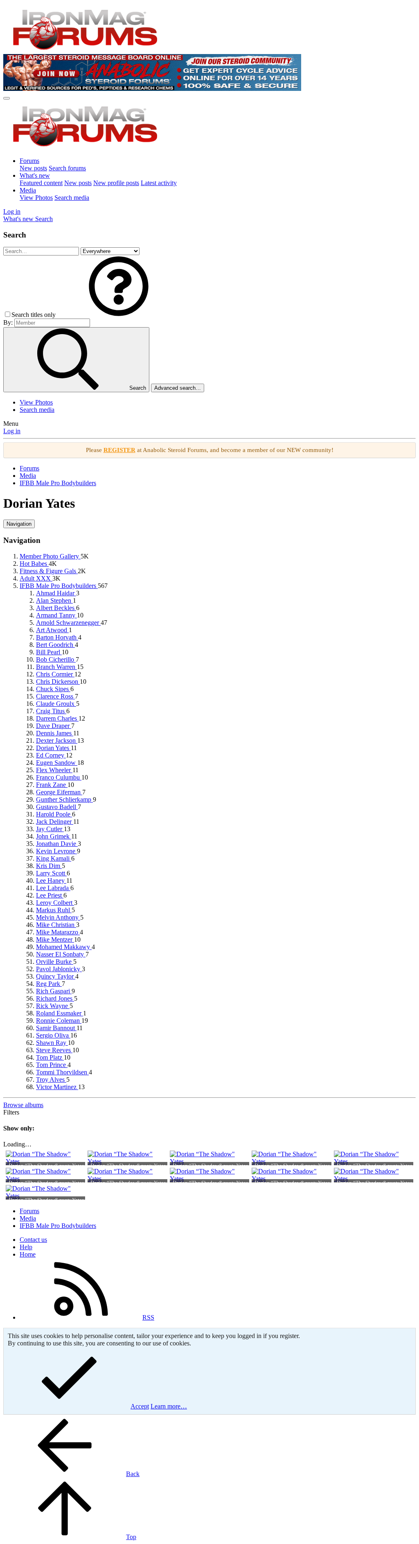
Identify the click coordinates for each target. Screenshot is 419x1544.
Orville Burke (54, 961)
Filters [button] (11, 1112)
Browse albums (23, 1104)
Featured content (41, 182)
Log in (11, 430)
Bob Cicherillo (56, 659)
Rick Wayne (53, 1005)
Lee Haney (51, 880)
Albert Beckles (56, 607)
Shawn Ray (52, 1042)
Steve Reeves (54, 1050)
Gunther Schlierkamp (64, 799)
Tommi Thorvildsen (62, 1072)
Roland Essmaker (59, 1013)
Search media (71, 197)
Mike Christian (56, 924)
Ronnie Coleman (58, 1020)
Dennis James (54, 733)
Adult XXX (36, 578)
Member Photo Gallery (50, 556)
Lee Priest (49, 895)
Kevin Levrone (56, 851)
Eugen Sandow (56, 762)
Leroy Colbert (55, 902)
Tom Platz (50, 1057)
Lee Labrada (53, 887)
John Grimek (53, 836)
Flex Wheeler (54, 769)
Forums (29, 160)
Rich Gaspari (54, 991)
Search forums (67, 168)
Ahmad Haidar (56, 593)
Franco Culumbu (58, 777)
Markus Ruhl (54, 910)
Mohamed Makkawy (64, 946)
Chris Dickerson (58, 681)
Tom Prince (52, 1064)
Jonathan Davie (57, 843)
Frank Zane (52, 784)
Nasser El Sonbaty (61, 954)
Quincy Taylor (55, 976)
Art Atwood (52, 629)
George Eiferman (59, 792)
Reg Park (49, 983)
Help (26, 1246)
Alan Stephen (54, 600)
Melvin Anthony (58, 917)
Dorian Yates (53, 747)
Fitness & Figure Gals (49, 570)
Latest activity (159, 182)
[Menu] (6, 98)
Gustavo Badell (57, 806)
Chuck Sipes (53, 688)
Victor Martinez (57, 1086)
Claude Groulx (56, 703)
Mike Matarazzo (58, 932)
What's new (35, 175)
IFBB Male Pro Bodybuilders (59, 585)
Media (28, 190)
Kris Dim (49, 865)
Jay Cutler (50, 828)
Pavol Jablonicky (59, 968)
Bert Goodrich (55, 644)
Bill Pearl (49, 652)
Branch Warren (56, 666)
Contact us (33, 1239)
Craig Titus (51, 711)
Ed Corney (51, 755)
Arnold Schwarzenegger (68, 622)
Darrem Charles (57, 718)
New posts (33, 168)
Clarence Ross (55, 696)
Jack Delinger (54, 821)
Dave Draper (53, 725)
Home (28, 1254)
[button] (118, 314)
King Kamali (53, 858)
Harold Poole (54, 814)
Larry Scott (51, 873)
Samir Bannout (56, 1027)
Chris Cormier (55, 674)
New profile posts (116, 182)
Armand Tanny (56, 615)
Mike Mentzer (55, 939)
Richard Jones (55, 998)
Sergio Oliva (53, 1035)
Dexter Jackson (56, 740)
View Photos (36, 197)
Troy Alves (51, 1079)
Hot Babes (34, 563)
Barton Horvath (57, 637)
